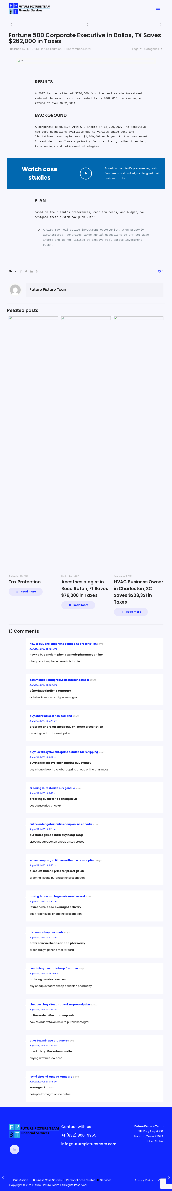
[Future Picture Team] (29, 8)
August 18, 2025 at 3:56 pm (43, 1081)
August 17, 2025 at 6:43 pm (43, 793)
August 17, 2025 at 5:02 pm (43, 721)
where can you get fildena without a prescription (62, 860)
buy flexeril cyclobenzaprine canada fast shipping (64, 752)
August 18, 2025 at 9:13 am (43, 937)
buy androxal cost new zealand (51, 716)
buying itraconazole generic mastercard (57, 896)
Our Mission (20, 1180)
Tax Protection (25, 582)
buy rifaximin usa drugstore (49, 1040)
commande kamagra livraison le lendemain (59, 680)
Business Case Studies (47, 1180)
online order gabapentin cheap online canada (61, 824)
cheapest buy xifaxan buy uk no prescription (60, 1004)
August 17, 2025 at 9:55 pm (43, 865)
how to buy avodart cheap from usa (54, 968)
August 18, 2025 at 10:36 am (44, 973)
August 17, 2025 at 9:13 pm (43, 829)
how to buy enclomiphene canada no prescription (63, 644)
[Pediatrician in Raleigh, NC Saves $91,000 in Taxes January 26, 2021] (3, 1177)
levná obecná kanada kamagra (51, 1076)
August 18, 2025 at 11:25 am (43, 1009)
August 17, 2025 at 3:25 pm (43, 648)
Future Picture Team (43, 49)
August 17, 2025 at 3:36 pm (43, 684)
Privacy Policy (144, 1180)
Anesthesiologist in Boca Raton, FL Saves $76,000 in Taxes (84, 588)
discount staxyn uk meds (46, 932)
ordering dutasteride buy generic (52, 788)
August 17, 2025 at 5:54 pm (43, 757)
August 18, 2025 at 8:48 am (43, 901)
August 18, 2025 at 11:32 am (43, 1045)
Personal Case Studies (80, 1180)
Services (105, 1180)
